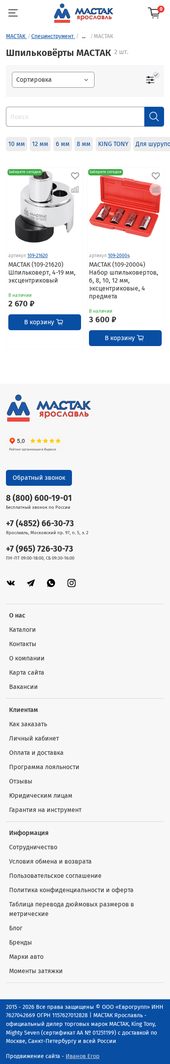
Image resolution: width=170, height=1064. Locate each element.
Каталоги (22, 629)
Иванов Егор (83, 1056)
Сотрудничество (33, 847)
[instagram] (71, 583)
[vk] (10, 583)
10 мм (16, 144)
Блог (16, 928)
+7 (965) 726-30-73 (39, 549)
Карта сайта (26, 672)
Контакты (22, 644)
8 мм (84, 144)
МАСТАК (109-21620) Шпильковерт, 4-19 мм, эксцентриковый (42, 272)
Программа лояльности (44, 767)
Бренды (20, 942)
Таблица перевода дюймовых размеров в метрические (71, 909)
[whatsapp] (51, 583)
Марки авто (26, 956)
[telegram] (31, 583)
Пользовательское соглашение (55, 875)
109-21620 (37, 255)
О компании (27, 658)
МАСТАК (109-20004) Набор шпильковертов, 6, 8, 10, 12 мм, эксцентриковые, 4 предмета (123, 280)
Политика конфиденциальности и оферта (71, 890)
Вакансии (23, 687)
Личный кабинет (34, 738)
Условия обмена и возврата (50, 861)
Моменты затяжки (36, 971)
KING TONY (113, 144)
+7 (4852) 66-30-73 (40, 524)
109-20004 (119, 255)
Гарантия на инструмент (45, 810)
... (83, 36)
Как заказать (28, 724)
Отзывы (20, 781)
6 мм (63, 144)
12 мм (40, 144)
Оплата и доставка (36, 752)
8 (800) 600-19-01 (39, 498)
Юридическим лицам (40, 795)
